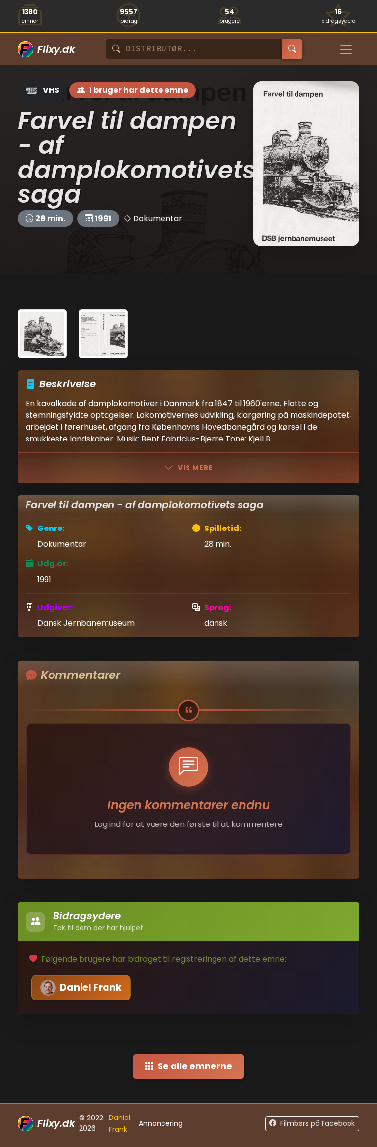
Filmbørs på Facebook (317, 1123)
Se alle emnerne (195, 1066)
